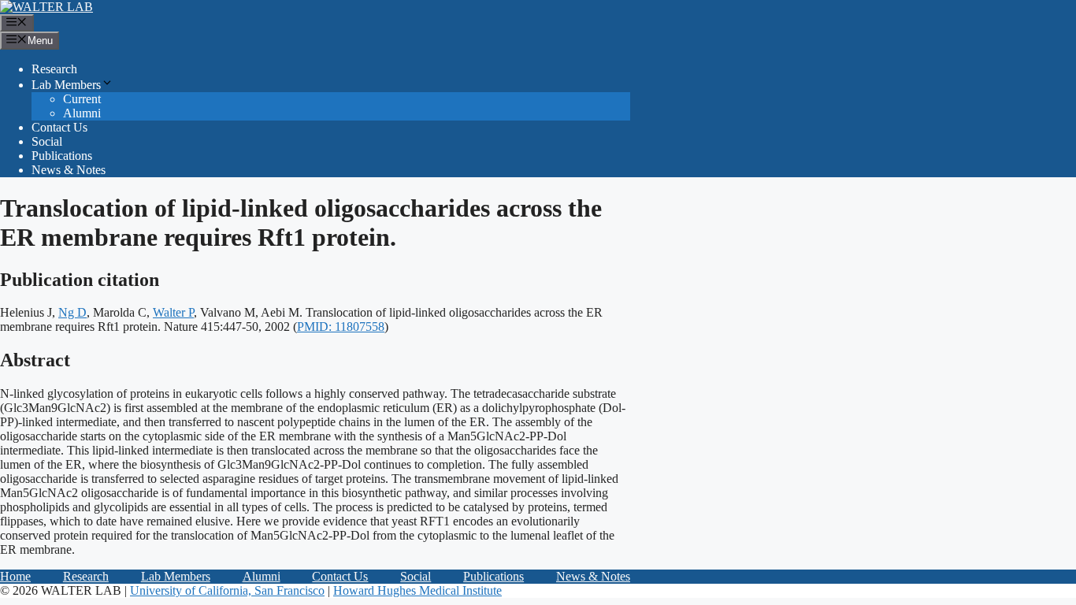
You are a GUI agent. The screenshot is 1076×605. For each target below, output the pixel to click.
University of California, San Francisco (227, 590)
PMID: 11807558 (340, 326)
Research (54, 69)
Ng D (72, 312)
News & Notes (69, 169)
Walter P (173, 312)
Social (47, 141)
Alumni (82, 113)
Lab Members (66, 84)
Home (15, 576)
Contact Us (59, 127)
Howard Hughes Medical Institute (417, 590)
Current (82, 99)
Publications (62, 155)
